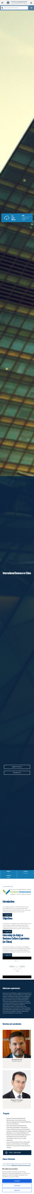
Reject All (17, 1190)
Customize (17, 1185)
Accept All (17, 1181)
